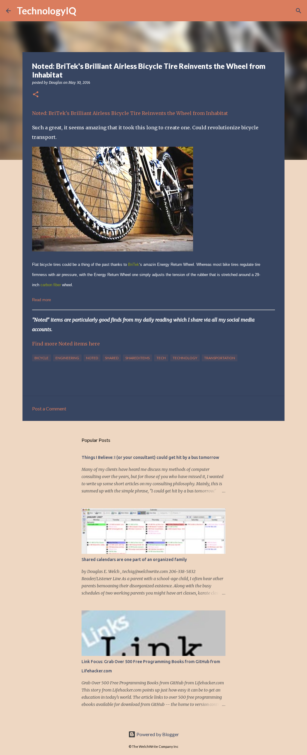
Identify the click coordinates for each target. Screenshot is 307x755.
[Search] (84, 11)
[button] (35, 95)
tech (161, 358)
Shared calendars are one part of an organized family (134, 559)
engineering (67, 358)
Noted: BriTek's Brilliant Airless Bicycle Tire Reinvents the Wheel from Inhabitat (130, 113)
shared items (137, 358)
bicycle (41, 358)
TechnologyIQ (46, 10)
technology (185, 358)
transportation (219, 358)
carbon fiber (50, 285)
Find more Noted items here (66, 344)
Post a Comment (49, 408)
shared (111, 358)
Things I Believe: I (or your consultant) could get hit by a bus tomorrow (150, 457)
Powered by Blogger (157, 734)
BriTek (133, 264)
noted (92, 358)
